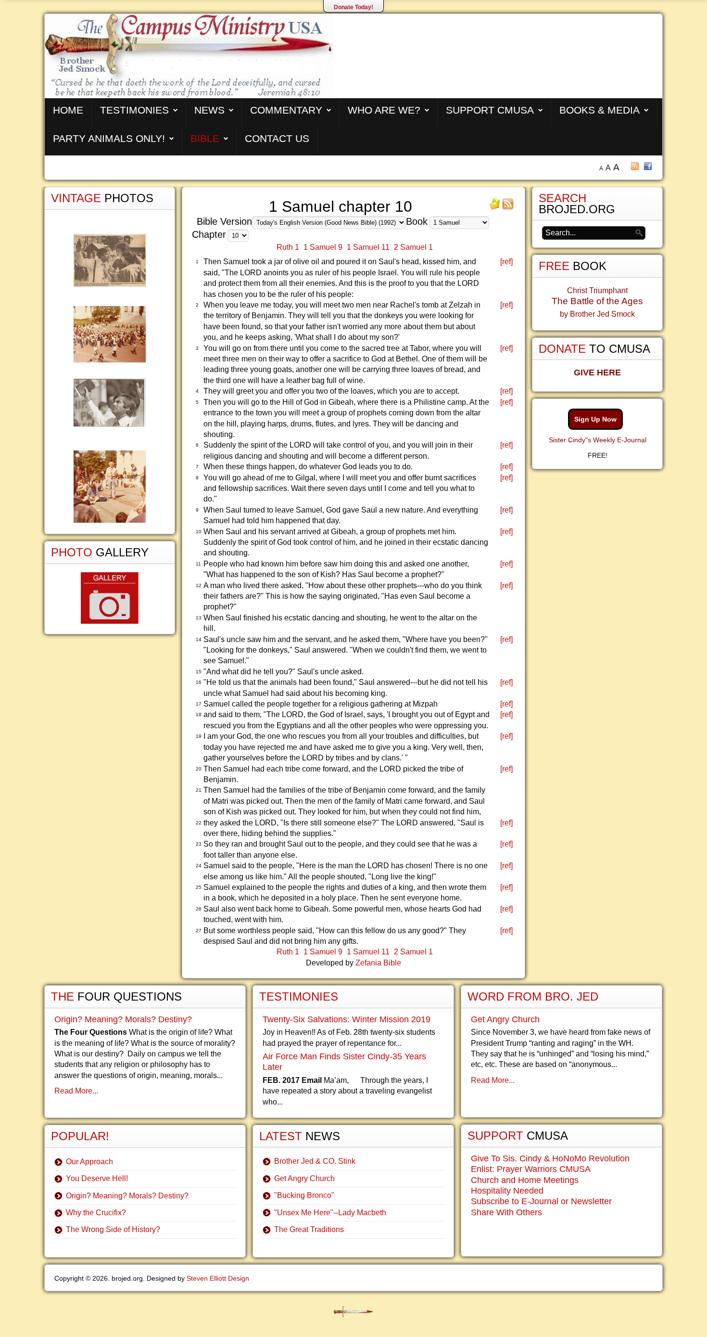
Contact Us (277, 138)
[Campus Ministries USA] (353, 1312)
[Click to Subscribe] (495, 207)
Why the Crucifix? (96, 1212)
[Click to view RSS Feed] (508, 207)
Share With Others (506, 1212)
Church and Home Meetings (525, 1180)
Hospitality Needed (507, 1191)
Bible (204, 138)
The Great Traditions (309, 1229)
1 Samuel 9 (322, 247)
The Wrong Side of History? (113, 1229)
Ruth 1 (288, 247)
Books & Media (599, 110)
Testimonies (134, 110)
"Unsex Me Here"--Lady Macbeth (330, 1212)
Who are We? (384, 110)
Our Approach (89, 1161)
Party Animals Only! (109, 138)
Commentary (286, 110)
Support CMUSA (490, 110)
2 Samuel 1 (413, 247)
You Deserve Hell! (97, 1178)
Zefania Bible (378, 963)
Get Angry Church (304, 1178)
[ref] (506, 261)
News (209, 110)
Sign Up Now (595, 419)
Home (68, 110)
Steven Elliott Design (218, 1278)
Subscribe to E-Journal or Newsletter (541, 1201)
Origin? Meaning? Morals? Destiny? (123, 1019)
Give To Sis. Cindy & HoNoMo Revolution (550, 1158)
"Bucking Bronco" (304, 1195)
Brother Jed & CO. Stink (314, 1161)
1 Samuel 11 (368, 247)
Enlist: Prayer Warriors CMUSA (531, 1169)
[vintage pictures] (109, 378)
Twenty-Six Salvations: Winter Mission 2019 (346, 1019)
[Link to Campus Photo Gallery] (109, 598)
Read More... (76, 1091)
